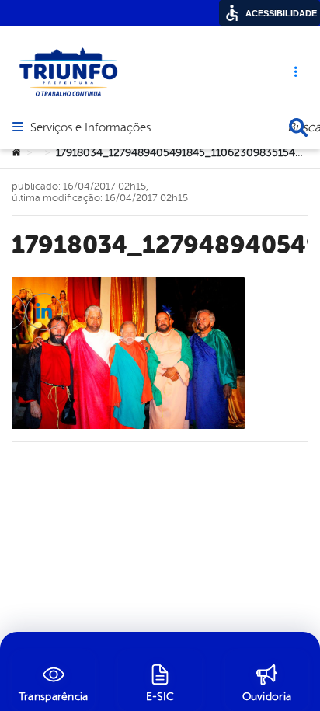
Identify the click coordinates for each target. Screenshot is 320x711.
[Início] (16, 153)
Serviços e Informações (90, 128)
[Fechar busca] (298, 127)
